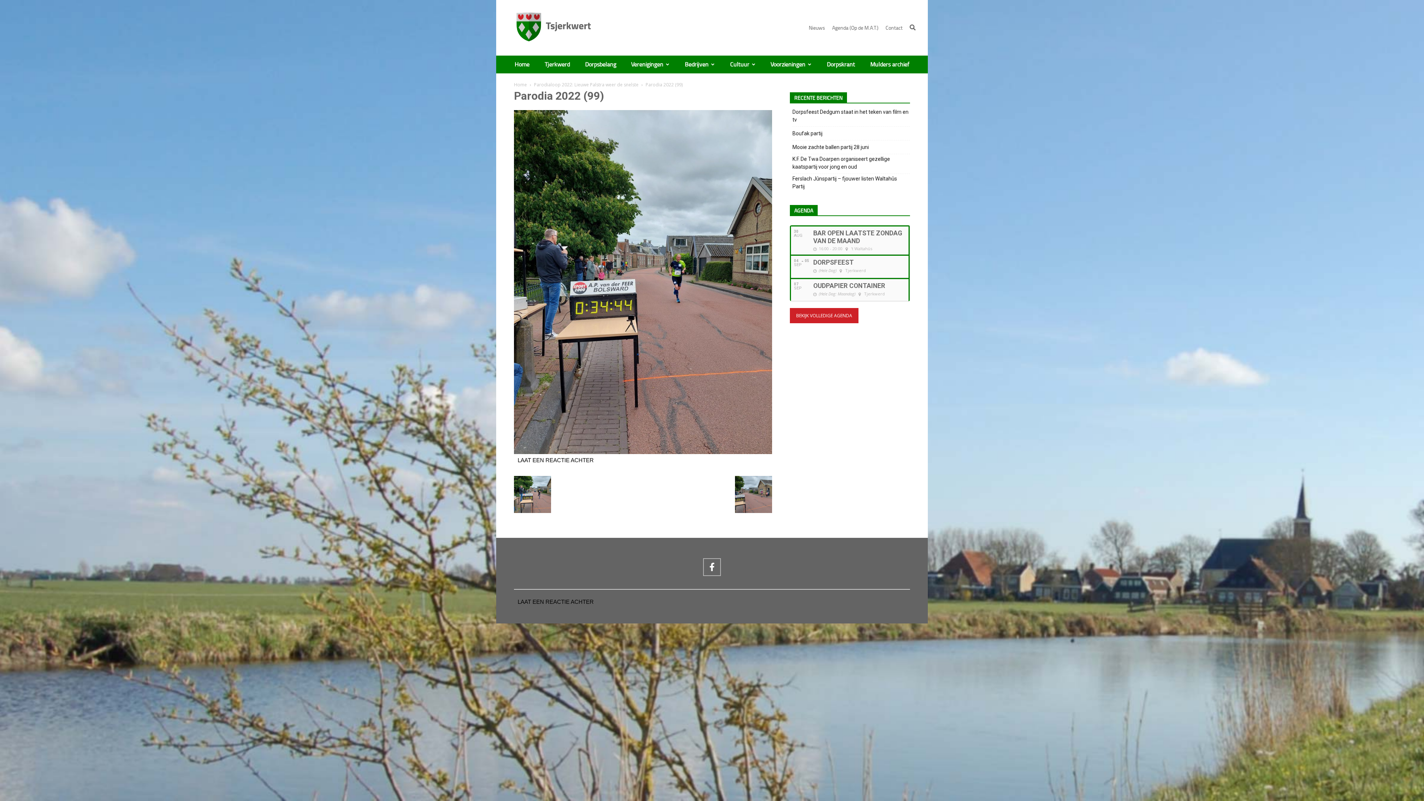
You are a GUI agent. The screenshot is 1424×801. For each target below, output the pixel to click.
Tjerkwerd (557, 64)
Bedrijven (697, 64)
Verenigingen (647, 64)
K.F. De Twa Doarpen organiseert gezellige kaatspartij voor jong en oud (841, 163)
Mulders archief (889, 64)
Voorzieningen (788, 64)
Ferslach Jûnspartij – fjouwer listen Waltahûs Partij (844, 182)
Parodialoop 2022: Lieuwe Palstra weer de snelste (586, 85)
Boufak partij (807, 133)
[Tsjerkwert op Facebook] (712, 567)
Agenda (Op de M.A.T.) (855, 28)
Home (522, 64)
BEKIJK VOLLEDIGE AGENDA (824, 315)
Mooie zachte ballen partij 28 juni (830, 147)
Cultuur (739, 64)
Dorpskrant (841, 64)
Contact (894, 28)
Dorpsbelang (600, 64)
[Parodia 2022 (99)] (643, 452)
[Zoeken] (913, 27)
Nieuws (817, 28)
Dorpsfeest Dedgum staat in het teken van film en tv (850, 116)
